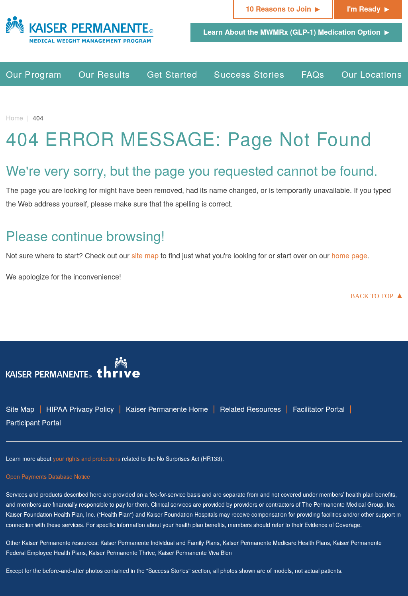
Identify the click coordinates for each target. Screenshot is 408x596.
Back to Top (372, 296)
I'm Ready (364, 9)
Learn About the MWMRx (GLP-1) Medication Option (292, 32)
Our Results (104, 74)
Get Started (172, 74)
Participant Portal (33, 422)
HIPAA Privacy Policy (80, 408)
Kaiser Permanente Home (167, 408)
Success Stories (249, 74)
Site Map (20, 408)
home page (349, 255)
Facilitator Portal (319, 408)
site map (145, 255)
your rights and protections (86, 458)
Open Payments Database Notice (48, 476)
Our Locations (371, 74)
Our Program (34, 74)
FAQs (312, 74)
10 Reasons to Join (278, 9)
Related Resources (250, 408)
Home (14, 117)
